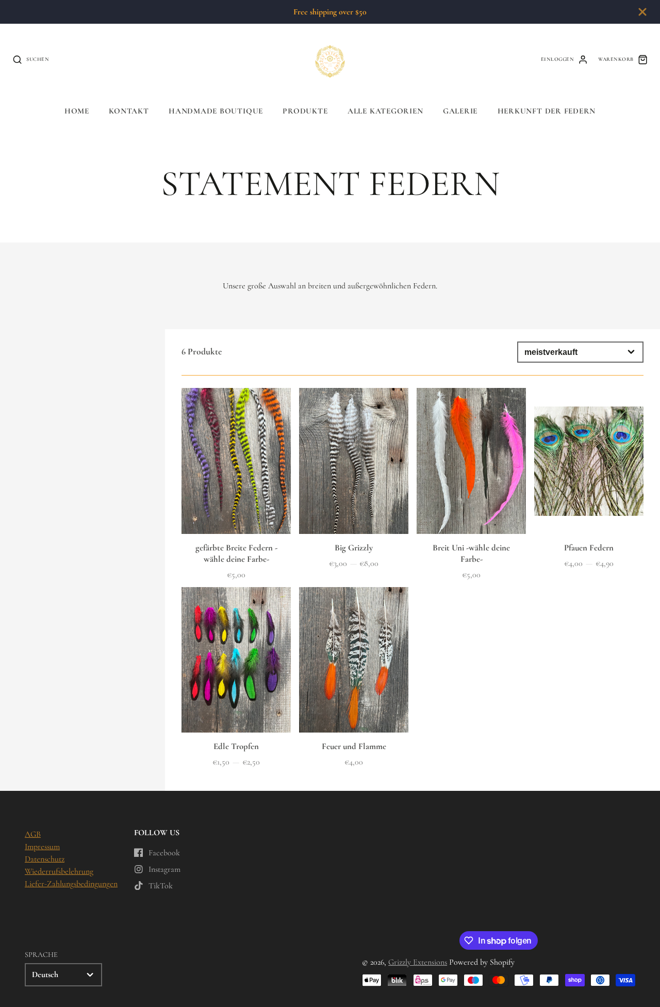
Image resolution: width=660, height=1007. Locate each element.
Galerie (460, 111)
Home (76, 111)
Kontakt (128, 111)
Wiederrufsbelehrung (59, 871)
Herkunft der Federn (547, 111)
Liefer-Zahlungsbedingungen (71, 884)
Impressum (42, 846)
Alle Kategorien (385, 111)
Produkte (305, 111)
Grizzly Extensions (417, 962)
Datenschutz (44, 859)
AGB (33, 834)
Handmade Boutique (216, 111)
